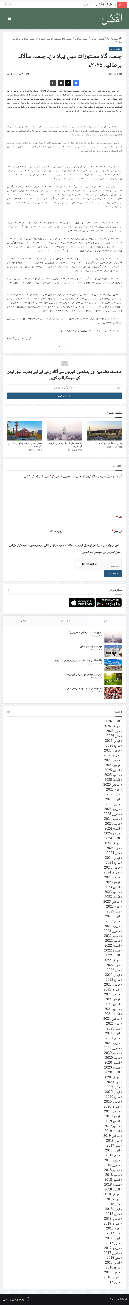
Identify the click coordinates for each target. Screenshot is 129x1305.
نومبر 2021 (112, 999)
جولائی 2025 (111, 785)
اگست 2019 (112, 1131)
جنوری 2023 (112, 931)
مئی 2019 (113, 1146)
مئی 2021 (113, 1028)
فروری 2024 (112, 868)
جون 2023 (113, 907)
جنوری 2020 (112, 1107)
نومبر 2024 (112, 824)
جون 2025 (113, 789)
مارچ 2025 (113, 804)
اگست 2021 (112, 1014)
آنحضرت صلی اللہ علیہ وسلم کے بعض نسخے (84, 688)
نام (119, 517)
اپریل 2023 (112, 916)
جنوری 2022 (112, 989)
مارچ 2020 (113, 1097)
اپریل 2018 (112, 1209)
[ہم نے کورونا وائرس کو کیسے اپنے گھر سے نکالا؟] (113, 679)
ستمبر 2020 (112, 1067)
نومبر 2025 (112, 765)
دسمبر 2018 (112, 1170)
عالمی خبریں (97, 39)
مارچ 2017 (113, 1243)
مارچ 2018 (113, 1214)
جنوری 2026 (112, 755)
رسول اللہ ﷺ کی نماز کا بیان (110, 443)
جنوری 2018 (112, 1224)
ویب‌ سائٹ (56, 531)
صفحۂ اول (112, 39)
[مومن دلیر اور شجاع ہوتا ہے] (113, 651)
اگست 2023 (112, 897)
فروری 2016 (112, 1272)
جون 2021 (113, 1024)
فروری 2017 (112, 1248)
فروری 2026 (112, 750)
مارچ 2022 (113, 980)
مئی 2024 (113, 853)
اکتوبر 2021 (112, 1004)
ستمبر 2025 (112, 775)
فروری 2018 (112, 1219)
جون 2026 (113, 731)
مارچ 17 (114, 1282)
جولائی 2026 (111, 726)
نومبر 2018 (112, 1175)
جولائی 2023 (111, 902)
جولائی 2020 (111, 1077)
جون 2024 (113, 848)
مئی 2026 (113, 736)
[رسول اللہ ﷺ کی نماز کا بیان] (104, 431)
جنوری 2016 (112, 1277)
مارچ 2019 (113, 1155)
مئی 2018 (113, 1204)
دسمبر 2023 (112, 877)
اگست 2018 (112, 1189)
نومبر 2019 (112, 1116)
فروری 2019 (112, 1160)
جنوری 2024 (112, 872)
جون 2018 (113, 1199)
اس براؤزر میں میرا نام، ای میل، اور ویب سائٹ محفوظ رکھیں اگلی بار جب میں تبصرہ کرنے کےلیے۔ (63, 545)
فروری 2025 (112, 809)
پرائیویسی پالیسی (13, 1299)
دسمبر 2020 (112, 1053)
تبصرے (23, 621)
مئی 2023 (113, 911)
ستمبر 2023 (112, 892)
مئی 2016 (113, 1258)
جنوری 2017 (112, 1253)
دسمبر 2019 (112, 1111)
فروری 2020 (112, 1102)
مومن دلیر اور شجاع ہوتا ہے (91, 646)
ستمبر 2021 (112, 1009)
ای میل (117, 531)
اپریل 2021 (112, 1033)
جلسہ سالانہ (81, 39)
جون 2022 (113, 965)
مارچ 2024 (113, 863)
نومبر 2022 (112, 941)
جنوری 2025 (112, 814)
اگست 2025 (112, 780)
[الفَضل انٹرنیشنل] (112, 18)
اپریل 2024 (112, 858)
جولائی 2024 (111, 843)
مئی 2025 (113, 794)
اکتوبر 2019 (112, 1121)
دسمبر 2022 (112, 936)
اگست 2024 (112, 838)
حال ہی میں (65, 621)
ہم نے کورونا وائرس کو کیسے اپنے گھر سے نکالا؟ (83, 674)
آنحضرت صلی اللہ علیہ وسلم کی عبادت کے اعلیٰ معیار (25, 445)
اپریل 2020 (112, 1092)
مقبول (106, 621)
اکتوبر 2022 (112, 946)
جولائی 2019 (111, 1136)
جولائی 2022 (111, 960)
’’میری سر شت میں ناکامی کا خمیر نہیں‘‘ (85, 632)
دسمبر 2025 (112, 760)
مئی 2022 (113, 970)
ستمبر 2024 (112, 833)
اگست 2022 (112, 955)
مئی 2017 (113, 1233)
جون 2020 (113, 1082)
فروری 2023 (112, 926)
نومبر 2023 (112, 882)
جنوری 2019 (112, 1165)
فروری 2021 (112, 1043)
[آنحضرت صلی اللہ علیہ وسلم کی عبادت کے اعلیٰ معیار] (24, 431)
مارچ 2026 (113, 746)
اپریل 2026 (112, 741)
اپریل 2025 (112, 799)
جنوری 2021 (112, 1048)
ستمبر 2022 (112, 950)
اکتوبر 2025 (112, 770)
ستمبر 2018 (112, 1185)
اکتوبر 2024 (112, 829)
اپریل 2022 (112, 975)
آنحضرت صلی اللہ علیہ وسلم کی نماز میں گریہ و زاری (65, 445)
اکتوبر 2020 (112, 1063)
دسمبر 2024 (112, 819)
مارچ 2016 (113, 1267)
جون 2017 (113, 1228)
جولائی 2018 (111, 1194)
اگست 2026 (112, 721)
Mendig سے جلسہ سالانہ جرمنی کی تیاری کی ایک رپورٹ (78, 660)
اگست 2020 (112, 1072)
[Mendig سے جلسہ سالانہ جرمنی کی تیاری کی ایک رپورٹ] (113, 665)
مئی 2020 (113, 1087)
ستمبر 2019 (112, 1126)
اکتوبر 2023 (112, 887)
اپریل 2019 (112, 1150)
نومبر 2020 (112, 1058)
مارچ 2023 (113, 921)
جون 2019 (113, 1141)
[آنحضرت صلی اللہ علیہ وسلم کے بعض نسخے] (113, 693)
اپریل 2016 (112, 1263)
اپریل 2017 (112, 1238)
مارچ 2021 (113, 1038)
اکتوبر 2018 (112, 1180)
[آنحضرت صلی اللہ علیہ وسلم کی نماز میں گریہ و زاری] (64, 431)
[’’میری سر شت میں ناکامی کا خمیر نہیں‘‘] (113, 637)
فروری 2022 (112, 985)
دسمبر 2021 (112, 994)
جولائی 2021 (111, 1019)
